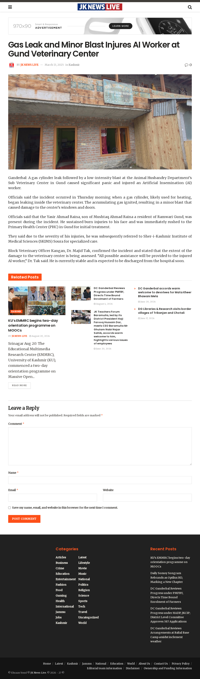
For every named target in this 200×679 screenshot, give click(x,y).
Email (13, 490)
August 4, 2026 (104, 303)
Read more (21, 384)
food (59, 590)
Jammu (60, 612)
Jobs (59, 617)
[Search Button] (190, 7)
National (84, 579)
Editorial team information (104, 668)
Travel (82, 612)
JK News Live (29, 64)
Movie (82, 568)
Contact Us (161, 663)
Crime (60, 568)
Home (47, 663)
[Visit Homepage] (99, 7)
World (82, 623)
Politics (83, 584)
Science (83, 595)
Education (63, 573)
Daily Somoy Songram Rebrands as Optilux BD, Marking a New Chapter (166, 577)
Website (108, 490)
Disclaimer (133, 668)
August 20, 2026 (40, 336)
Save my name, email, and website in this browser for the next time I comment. (65, 507)
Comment (16, 423)
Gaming (61, 595)
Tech (81, 606)
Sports (82, 601)
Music (82, 573)
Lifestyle (84, 563)
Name (13, 472)
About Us (144, 663)
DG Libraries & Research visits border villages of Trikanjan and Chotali (164, 311)
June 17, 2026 (147, 318)
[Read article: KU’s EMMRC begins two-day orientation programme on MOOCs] (36, 300)
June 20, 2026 (103, 348)
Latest (82, 557)
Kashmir (74, 64)
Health (60, 601)
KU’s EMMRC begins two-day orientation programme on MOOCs (33, 325)
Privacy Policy (181, 663)
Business (62, 563)
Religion (84, 590)
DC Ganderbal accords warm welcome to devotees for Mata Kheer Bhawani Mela (164, 292)
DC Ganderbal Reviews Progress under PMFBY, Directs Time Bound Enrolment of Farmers (109, 293)
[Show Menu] (10, 7)
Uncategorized (88, 617)
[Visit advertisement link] (100, 29)
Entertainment (66, 579)
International (65, 606)
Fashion (61, 584)
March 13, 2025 (54, 64)
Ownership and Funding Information (168, 668)
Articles (61, 557)
